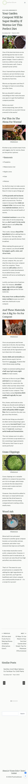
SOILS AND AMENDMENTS (9, 10)
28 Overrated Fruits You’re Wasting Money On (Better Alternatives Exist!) (7, 641)
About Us (6, 770)
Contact (14, 773)
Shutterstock (14, 141)
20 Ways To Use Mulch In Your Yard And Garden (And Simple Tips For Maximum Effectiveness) (21, 642)
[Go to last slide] (4, 683)
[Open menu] (24, 2)
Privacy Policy (15, 770)
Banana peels (8, 157)
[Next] (24, 683)
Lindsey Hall (7, 33)
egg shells (13, 361)
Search (22, 713)
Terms (23, 770)
